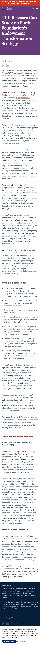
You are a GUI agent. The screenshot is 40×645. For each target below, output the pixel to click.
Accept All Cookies (9, 641)
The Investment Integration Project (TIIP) (19, 71)
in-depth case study (23, 97)
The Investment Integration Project (16, 95)
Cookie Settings (24, 641)
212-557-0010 (10, 618)
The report (6, 125)
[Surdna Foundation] (8, 8)
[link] (3, 65)
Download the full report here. (18, 436)
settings (16, 637)
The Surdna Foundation (11, 536)
